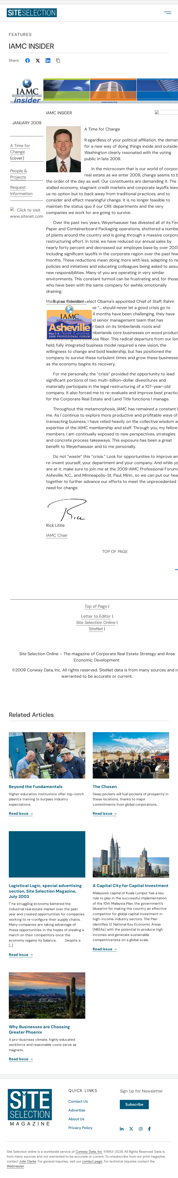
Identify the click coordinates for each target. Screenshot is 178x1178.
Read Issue (19, 954)
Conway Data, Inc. (89, 1151)
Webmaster (15, 1166)
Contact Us (78, 1101)
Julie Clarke (27, 1161)
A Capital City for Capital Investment (130, 885)
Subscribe (134, 1104)
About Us (76, 1119)
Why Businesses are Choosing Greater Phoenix (39, 1029)
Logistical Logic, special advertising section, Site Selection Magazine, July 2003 (45, 891)
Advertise (76, 1110)
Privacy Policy (80, 1127)
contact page (92, 1161)
